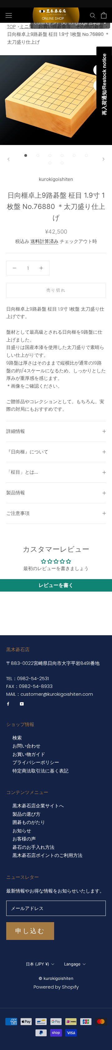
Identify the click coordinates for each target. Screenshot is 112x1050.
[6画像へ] (86, 155)
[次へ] (104, 159)
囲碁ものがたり (28, 822)
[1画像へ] (25, 155)
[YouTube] (22, 703)
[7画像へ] (50, 163)
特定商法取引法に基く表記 (40, 771)
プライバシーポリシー (35, 762)
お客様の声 (24, 839)
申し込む (30, 931)
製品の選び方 (26, 814)
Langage (72, 963)
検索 (17, 738)
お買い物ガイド (28, 754)
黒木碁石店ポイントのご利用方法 (47, 855)
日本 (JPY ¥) (37, 963)
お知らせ (21, 831)
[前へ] (8, 159)
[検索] (93, 15)
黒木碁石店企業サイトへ (38, 806)
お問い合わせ (26, 746)
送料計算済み (44, 241)
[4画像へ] (62, 155)
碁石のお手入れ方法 (33, 847)
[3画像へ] (50, 155)
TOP (11, 26)
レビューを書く (56, 585)
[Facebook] (8, 703)
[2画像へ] (37, 155)
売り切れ (56, 290)
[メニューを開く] (9, 14)
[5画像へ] (74, 155)
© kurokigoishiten (56, 978)
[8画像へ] (62, 163)
